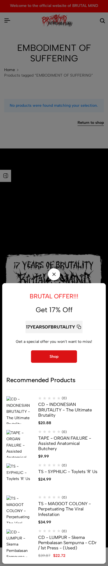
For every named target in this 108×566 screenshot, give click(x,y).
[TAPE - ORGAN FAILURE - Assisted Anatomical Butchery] (20, 444)
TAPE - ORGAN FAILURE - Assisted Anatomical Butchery (64, 443)
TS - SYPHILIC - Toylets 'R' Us (67, 471)
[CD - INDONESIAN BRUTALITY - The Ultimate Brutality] (20, 410)
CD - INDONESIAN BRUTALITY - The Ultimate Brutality (65, 410)
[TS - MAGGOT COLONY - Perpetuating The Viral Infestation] (20, 509)
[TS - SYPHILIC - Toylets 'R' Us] (20, 477)
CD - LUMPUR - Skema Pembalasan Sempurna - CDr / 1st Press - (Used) (67, 543)
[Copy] (79, 327)
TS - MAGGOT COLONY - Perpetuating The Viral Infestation (64, 509)
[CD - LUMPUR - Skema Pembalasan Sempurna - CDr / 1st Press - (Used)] (20, 543)
